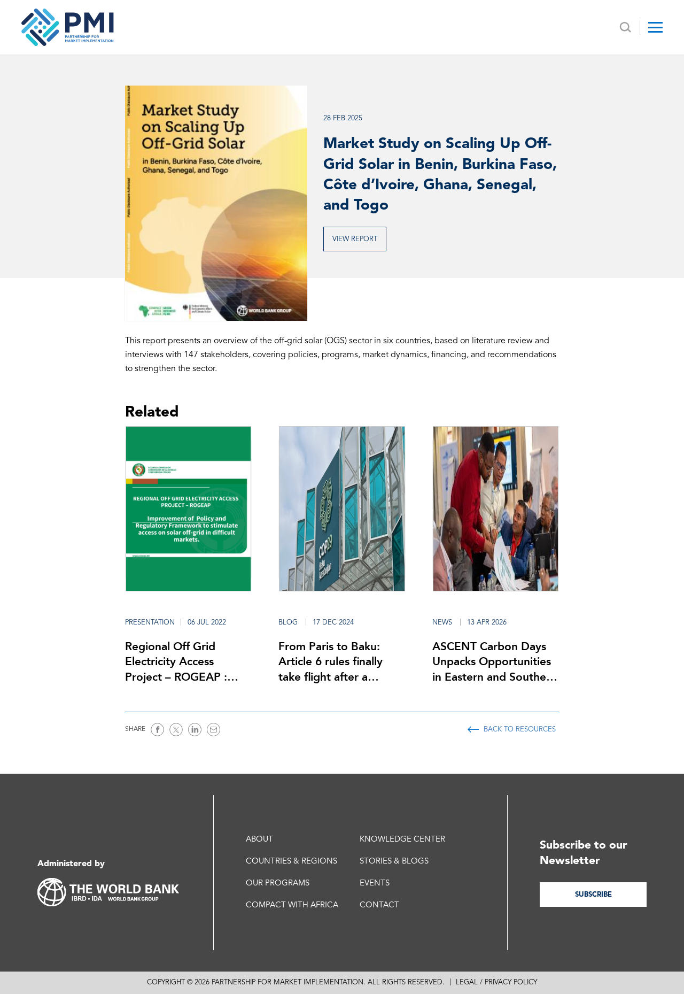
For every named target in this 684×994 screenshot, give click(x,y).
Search (625, 27)
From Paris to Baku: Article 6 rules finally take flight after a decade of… (330, 662)
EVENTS (375, 884)
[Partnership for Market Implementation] (67, 27)
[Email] (213, 729)
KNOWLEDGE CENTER (402, 840)
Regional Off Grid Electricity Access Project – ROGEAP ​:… (181, 661)
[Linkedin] (194, 729)
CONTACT (379, 905)
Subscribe (593, 894)
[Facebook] (157, 729)
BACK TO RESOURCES (520, 729)
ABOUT (259, 840)
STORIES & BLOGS (394, 862)
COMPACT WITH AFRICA (292, 905)
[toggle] (655, 27)
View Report (354, 239)
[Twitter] (176, 729)
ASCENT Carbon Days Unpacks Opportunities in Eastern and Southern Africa (494, 662)
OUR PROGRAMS (277, 884)
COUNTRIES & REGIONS (291, 862)
